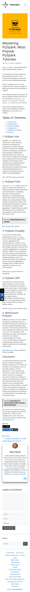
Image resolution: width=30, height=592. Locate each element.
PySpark (10, 67)
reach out (22, 472)
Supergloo (15, 4)
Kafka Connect (15, 560)
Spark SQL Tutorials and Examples (15, 579)
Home (4, 67)
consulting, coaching (12, 468)
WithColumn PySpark (12, 350)
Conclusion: (10, 132)
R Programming (15, 572)
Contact (22, 555)
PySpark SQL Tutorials (15, 569)
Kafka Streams (15, 562)
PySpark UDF (12, 308)
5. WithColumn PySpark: (14, 130)
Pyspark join (15, 177)
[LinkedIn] (2, 295)
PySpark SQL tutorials (9, 418)
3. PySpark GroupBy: (13, 126)
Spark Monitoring (15, 574)
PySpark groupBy (10, 271)
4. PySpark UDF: (11, 128)
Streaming (15, 586)
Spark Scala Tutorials (15, 576)
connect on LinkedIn (19, 474)
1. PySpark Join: (11, 122)
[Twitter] (2, 291)
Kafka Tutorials (15, 564)
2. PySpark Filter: (11, 124)
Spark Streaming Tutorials (15, 581)
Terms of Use (20, 552)
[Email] (2, 299)
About (15, 557)
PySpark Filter (9, 226)
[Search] (25, 544)
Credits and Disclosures (12, 555)
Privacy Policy (10, 552)
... (25, 477)
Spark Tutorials (15, 584)
